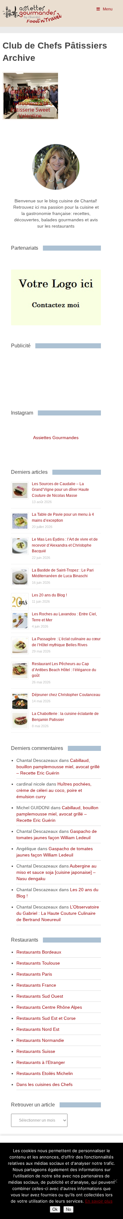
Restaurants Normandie (40, 1040)
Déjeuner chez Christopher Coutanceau (66, 695)
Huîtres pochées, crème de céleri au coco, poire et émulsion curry (53, 790)
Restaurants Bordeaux (38, 952)
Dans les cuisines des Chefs (44, 1084)
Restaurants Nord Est (37, 1029)
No (68, 1209)
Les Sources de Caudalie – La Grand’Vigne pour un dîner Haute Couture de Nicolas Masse (60, 490)
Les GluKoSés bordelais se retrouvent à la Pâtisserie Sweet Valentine (30, 103)
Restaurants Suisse (35, 1051)
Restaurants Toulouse (38, 963)
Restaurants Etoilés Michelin (44, 1073)
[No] (115, 1181)
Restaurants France (36, 985)
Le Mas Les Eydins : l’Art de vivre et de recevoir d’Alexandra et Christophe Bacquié (65, 545)
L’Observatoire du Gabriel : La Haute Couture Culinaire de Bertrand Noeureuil (57, 913)
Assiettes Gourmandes (56, 437)
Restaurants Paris (34, 974)
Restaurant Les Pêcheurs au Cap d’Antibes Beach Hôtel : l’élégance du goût (64, 670)
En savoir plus (99, 1201)
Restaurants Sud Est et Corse (46, 1018)
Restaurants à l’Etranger (40, 1062)
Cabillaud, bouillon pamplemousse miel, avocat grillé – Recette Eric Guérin (58, 766)
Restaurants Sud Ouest (39, 996)
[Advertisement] (61, 376)
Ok (55, 1209)
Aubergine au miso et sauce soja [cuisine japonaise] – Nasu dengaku (56, 872)
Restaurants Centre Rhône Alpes (49, 1007)
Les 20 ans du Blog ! (49, 595)
